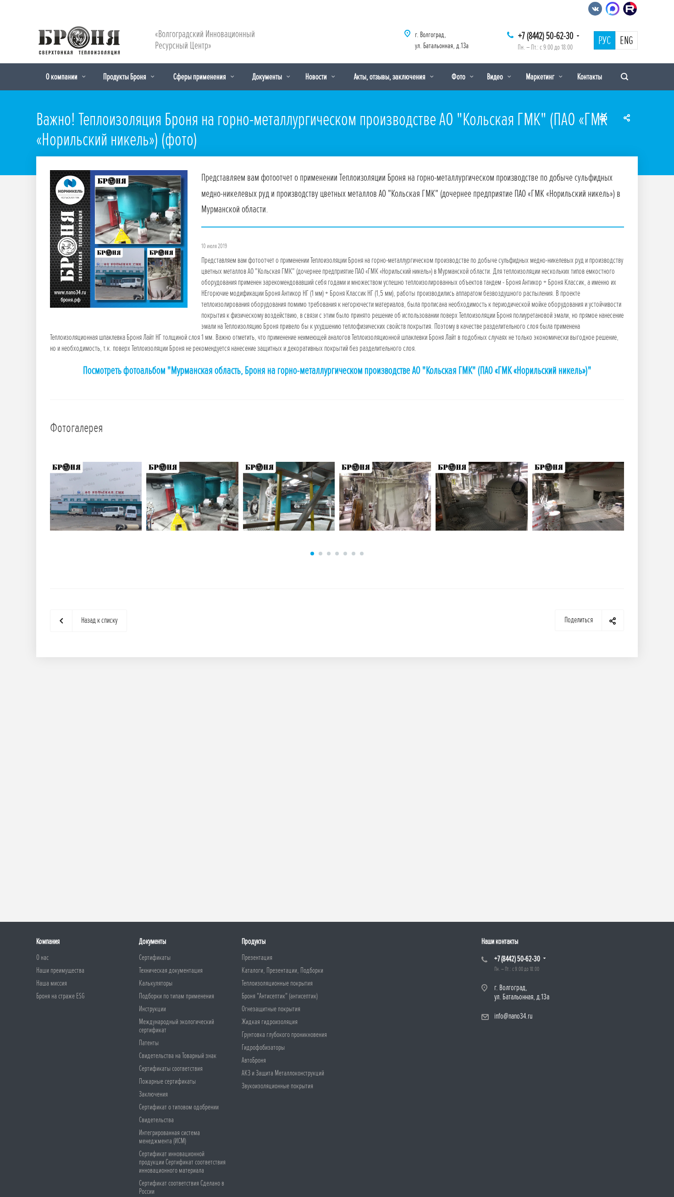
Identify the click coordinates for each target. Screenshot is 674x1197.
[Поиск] (624, 76)
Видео (495, 77)
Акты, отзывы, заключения (390, 77)
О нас (42, 957)
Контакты (589, 77)
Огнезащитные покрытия (271, 1009)
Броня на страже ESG (60, 996)
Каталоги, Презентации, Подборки (282, 970)
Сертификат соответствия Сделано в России (181, 1187)
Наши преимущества (60, 970)
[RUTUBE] (630, 9)
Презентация (257, 957)
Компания (48, 941)
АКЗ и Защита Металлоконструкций (283, 1073)
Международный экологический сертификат (176, 1026)
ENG (626, 40)
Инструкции (152, 1009)
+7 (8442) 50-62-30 (546, 36)
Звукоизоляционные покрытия (277, 1086)
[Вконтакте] (595, 9)
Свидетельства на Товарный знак (177, 1055)
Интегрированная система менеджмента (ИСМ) (169, 1137)
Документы (267, 77)
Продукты (254, 941)
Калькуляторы (155, 983)
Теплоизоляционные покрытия (277, 983)
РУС (604, 40)
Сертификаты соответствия (171, 1068)
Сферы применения (200, 77)
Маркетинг (541, 77)
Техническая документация (171, 970)
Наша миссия (51, 983)
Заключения (153, 1094)
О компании (62, 77)
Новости (316, 77)
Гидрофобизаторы (263, 1047)
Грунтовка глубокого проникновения (284, 1034)
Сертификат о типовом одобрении (179, 1107)
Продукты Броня (125, 77)
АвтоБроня (254, 1060)
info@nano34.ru (513, 1016)
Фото (459, 77)
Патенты (149, 1042)
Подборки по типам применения (176, 996)
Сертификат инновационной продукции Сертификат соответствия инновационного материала (182, 1162)
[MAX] (612, 9)
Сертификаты (155, 957)
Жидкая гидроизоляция (270, 1021)
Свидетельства (156, 1120)
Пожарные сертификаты (167, 1081)
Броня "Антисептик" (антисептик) (280, 996)
